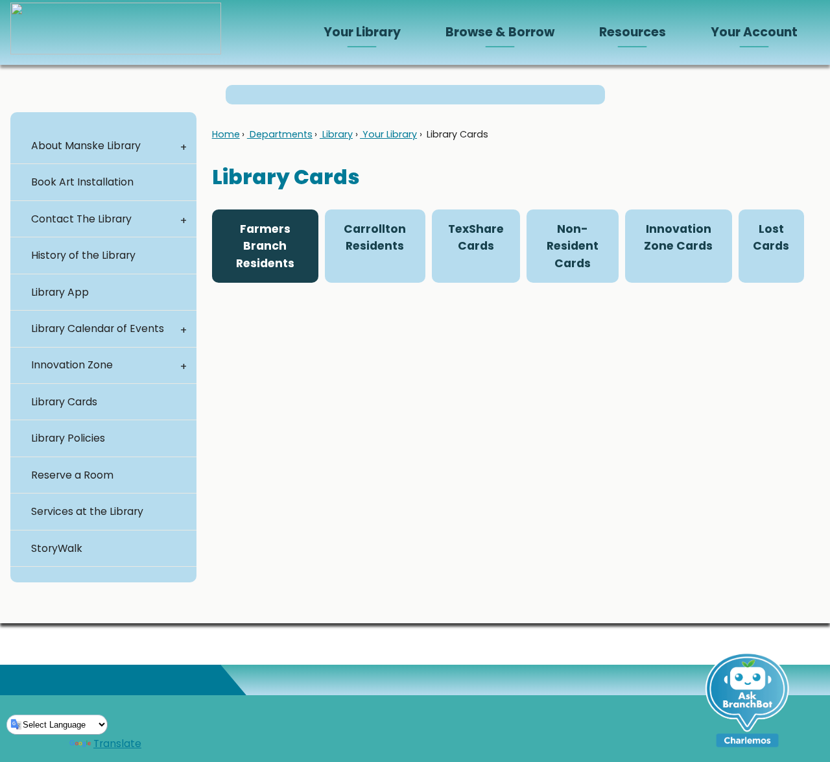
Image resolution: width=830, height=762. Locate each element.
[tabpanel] (508, 301)
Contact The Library (81, 218)
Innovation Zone (72, 364)
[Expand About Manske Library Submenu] (183, 146)
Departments (280, 134)
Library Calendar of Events (97, 328)
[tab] (265, 246)
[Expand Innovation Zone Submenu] (183, 366)
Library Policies (68, 438)
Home (226, 134)
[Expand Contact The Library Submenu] (183, 219)
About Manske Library (86, 145)
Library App (60, 292)
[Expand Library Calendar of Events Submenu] (183, 329)
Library (336, 134)
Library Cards (64, 401)
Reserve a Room (72, 475)
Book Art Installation (82, 181)
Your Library (388, 134)
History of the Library (83, 255)
